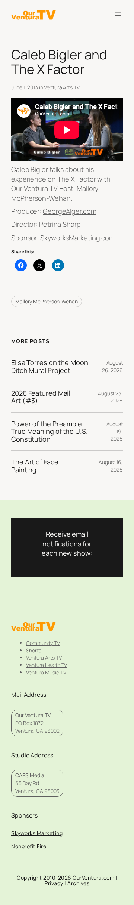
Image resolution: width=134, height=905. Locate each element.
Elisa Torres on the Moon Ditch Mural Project (49, 366)
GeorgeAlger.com (69, 211)
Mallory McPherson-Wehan (46, 301)
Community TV (43, 642)
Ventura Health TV (46, 664)
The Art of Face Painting (34, 465)
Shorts (33, 650)
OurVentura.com (93, 877)
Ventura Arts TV (62, 87)
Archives (78, 883)
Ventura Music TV (46, 672)
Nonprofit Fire (28, 846)
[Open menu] (118, 14)
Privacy (54, 883)
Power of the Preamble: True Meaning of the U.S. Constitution (49, 431)
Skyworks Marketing (37, 833)
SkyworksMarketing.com (77, 237)
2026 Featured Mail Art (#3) (40, 397)
